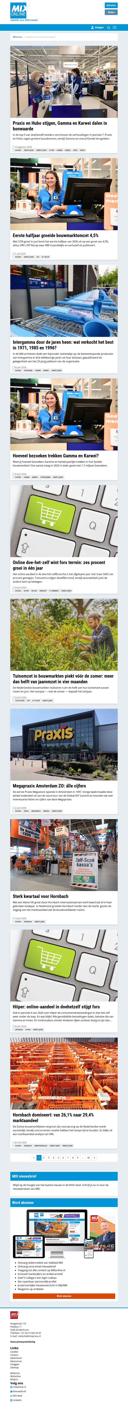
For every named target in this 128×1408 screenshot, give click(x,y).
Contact (14, 1354)
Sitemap (14, 1367)
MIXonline (111, 5)
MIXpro (111, 12)
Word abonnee (64, 1296)
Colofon (14, 1351)
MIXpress (15, 1373)
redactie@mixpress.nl (29, 1336)
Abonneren (16, 1361)
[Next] (94, 1158)
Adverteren (16, 1358)
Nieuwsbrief (19, 1391)
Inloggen (14, 1364)
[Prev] (34, 1158)
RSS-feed (17, 1395)
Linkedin (17, 1400)
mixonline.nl (19, 1386)
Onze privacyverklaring (22, 1341)
